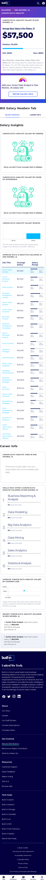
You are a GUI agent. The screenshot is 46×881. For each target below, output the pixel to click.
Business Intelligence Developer (7, 326)
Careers (5, 716)
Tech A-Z (5, 781)
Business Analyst (6, 318)
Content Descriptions (11, 725)
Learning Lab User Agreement (23, 851)
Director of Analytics (6, 419)
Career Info (35, 115)
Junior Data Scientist (7, 310)
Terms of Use (23, 867)
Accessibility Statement (23, 855)
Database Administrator (8, 372)
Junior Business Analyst (6, 279)
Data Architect (6, 388)
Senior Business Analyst (6, 335)
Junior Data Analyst (7, 271)
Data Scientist (8, 343)
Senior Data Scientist (7, 395)
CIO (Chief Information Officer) (7, 436)
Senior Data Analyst (7, 303)
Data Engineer (8, 357)
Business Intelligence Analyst (7, 295)
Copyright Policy (23, 859)
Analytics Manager (6, 350)
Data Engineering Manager (7, 410)
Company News (8, 730)
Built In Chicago (8, 809)
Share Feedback (8, 772)
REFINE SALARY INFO (23, 94)
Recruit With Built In (10, 744)
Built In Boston (8, 805)
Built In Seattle (8, 834)
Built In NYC (7, 824)
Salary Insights (12, 115)
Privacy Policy (23, 863)
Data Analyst (7, 287)
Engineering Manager (7, 402)
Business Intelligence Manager (7, 380)
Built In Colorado (9, 814)
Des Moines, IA (22, 10)
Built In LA (6, 819)
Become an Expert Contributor (14, 748)
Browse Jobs (7, 786)
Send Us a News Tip (10, 753)
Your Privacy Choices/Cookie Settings (23, 871)
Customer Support (9, 767)
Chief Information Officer (7, 427)
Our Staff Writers (9, 720)
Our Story (6, 711)
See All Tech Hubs (9, 838)
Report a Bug (7, 776)
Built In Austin (8, 800)
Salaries (6, 10)
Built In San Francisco (11, 829)
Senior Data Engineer (7, 365)
